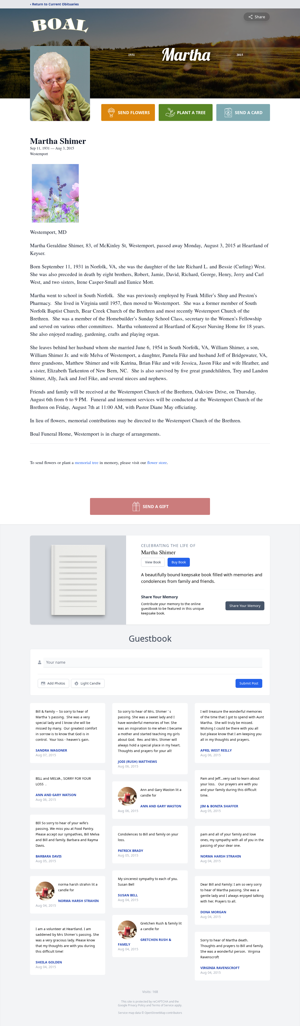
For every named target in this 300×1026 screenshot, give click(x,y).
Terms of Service (163, 1005)
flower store (157, 462)
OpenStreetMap (155, 1013)
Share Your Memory (244, 605)
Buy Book (179, 562)
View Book (153, 562)
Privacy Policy (137, 1005)
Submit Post (249, 683)
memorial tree (86, 462)
